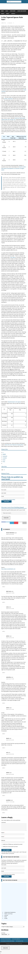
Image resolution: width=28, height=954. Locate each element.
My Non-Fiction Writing (5, 938)
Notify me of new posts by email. (10, 846)
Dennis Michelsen (10, 532)
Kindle (5, 918)
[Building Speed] (14, 9)
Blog (7, 11)
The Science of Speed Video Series (7, 941)
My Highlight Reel (19, 941)
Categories (3, 926)
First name (3, 489)
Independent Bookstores (10, 912)
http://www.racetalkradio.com (8, 569)
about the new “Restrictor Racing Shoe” (14, 444)
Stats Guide (12, 11)
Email (2, 496)
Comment (3, 822)
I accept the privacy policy (9, 499)
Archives (3, 933)
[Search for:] (14, 1)
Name (2, 832)
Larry (7, 607)
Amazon (6, 915)
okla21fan (8, 677)
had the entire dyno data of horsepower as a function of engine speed (13, 168)
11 (13, 23)
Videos (2, 13)
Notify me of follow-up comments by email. (13, 844)
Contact (13, 13)
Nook (5, 916)
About (7, 13)
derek (7, 738)
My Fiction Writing (16, 938)
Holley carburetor (8, 98)
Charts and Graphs (21, 11)
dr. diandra (10, 23)
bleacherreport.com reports (14, 401)
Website (3, 840)
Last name (3, 493)
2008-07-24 (3, 23)
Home (2, 11)
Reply (3, 586)
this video (13, 257)
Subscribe (6, 517)
